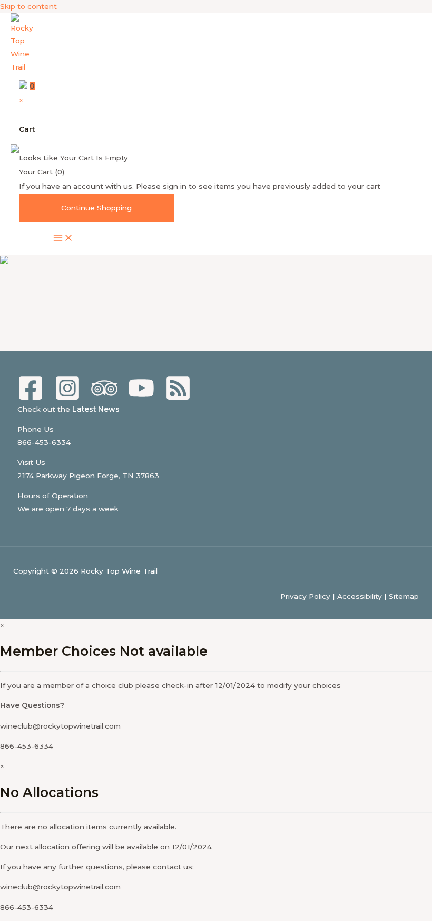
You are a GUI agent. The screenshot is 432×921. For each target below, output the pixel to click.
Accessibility (359, 596)
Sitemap (404, 596)
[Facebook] (30, 398)
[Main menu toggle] (63, 238)
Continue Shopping (96, 207)
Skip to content (28, 6)
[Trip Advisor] (104, 398)
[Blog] (178, 398)
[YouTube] (141, 398)
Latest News (96, 409)
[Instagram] (67, 398)
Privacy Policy (305, 596)
